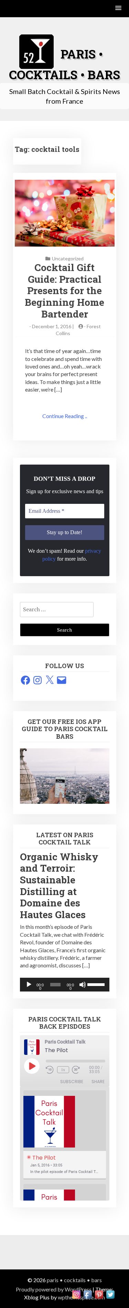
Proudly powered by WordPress (54, 1289)
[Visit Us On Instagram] (76, 1293)
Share (98, 1081)
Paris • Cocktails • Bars (74, 1280)
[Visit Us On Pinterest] (99, 1293)
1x (63, 1069)
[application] (64, 985)
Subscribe (71, 1081)
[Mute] (82, 984)
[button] (119, 8)
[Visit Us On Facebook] (87, 1293)
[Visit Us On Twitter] (110, 1293)
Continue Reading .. (64, 416)
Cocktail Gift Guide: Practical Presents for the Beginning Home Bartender (64, 290)
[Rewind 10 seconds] (50, 1069)
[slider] (96, 984)
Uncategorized (68, 258)
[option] (64, 1135)
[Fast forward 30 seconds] (80, 1069)
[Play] (28, 984)
